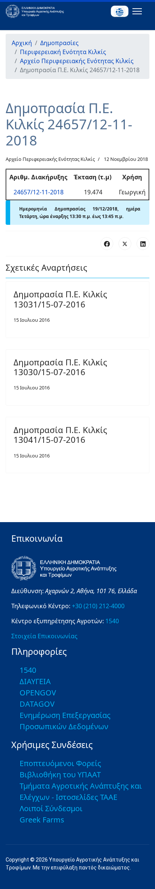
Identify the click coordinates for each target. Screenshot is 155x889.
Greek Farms (42, 820)
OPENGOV (38, 693)
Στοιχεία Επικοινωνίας (44, 636)
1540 (112, 621)
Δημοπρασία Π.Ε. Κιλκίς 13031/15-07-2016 (60, 298)
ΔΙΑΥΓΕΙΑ (35, 681)
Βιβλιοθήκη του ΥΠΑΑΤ (60, 774)
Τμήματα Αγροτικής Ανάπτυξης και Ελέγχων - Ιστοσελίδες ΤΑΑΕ (81, 791)
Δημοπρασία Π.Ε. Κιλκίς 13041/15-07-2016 (60, 434)
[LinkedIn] (143, 243)
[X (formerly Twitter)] (125, 243)
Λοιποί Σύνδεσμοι (51, 808)
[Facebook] (106, 243)
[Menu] (135, 11)
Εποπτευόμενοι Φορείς (60, 763)
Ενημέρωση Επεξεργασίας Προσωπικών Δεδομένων (65, 720)
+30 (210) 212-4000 (98, 606)
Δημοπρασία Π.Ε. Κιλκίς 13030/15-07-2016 (60, 366)
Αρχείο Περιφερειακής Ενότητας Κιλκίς (50, 159)
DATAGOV (37, 704)
